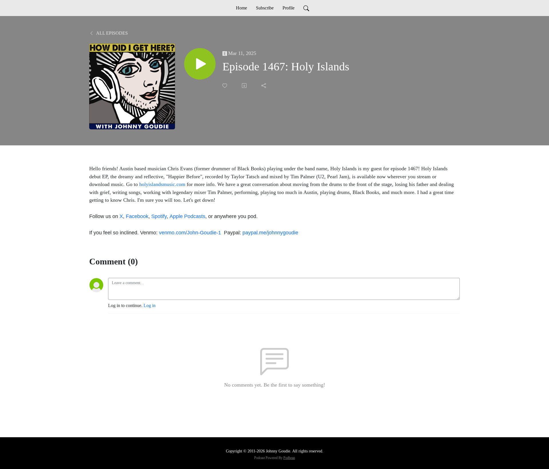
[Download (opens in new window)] (244, 85)
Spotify (159, 216)
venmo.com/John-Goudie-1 (190, 232)
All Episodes (111, 33)
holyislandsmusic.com (162, 184)
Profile (289, 7)
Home (241, 7)
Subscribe (265, 7)
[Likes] (225, 86)
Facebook (137, 216)
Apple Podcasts (187, 216)
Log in (150, 305)
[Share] (264, 85)
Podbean (289, 458)
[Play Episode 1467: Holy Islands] (200, 64)
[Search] (306, 8)
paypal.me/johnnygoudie (270, 232)
